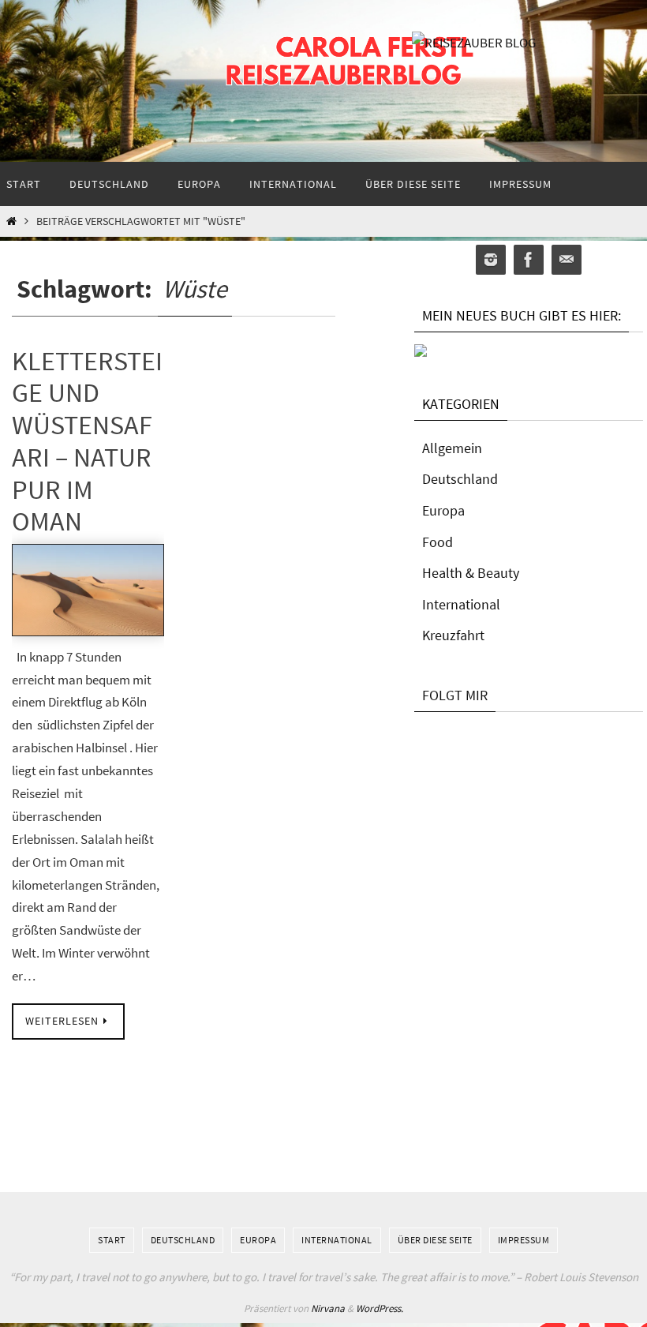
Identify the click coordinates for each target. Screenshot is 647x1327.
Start (111, 1240)
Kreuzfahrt (453, 635)
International (461, 604)
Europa (443, 510)
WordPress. (379, 1308)
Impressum (524, 1240)
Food (437, 542)
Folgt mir (455, 695)
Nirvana (328, 1308)
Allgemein (452, 448)
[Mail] (567, 260)
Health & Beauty (470, 573)
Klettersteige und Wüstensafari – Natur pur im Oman (87, 441)
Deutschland (460, 479)
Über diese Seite (435, 1240)
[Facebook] (529, 260)
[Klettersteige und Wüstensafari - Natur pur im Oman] (88, 589)
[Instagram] (491, 260)
